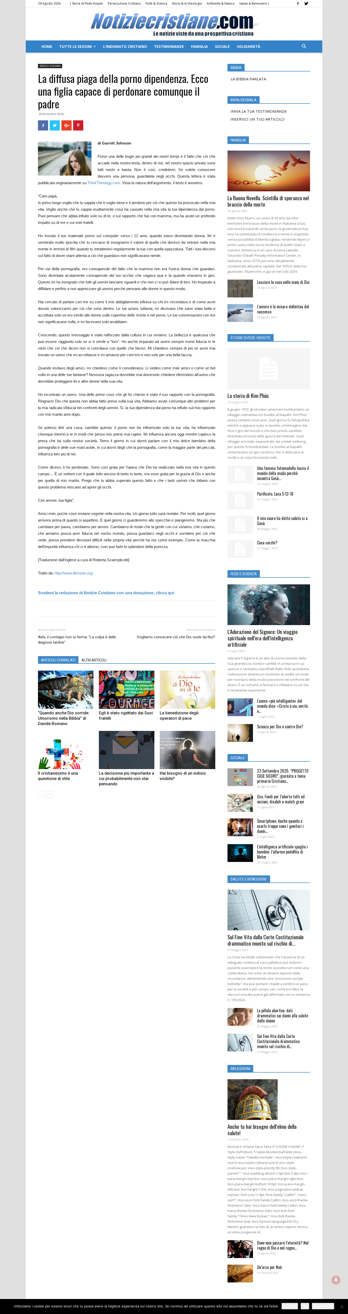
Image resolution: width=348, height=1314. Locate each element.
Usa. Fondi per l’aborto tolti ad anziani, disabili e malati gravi (281, 799)
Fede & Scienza (156, 3)
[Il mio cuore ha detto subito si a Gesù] (240, 524)
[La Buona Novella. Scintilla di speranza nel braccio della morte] (268, 171)
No (305, 1306)
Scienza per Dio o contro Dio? (280, 727)
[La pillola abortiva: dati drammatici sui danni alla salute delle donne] (240, 1017)
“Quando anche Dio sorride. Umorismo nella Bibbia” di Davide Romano (63, 718)
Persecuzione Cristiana (124, 3)
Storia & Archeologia (187, 3)
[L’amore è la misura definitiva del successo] (240, 313)
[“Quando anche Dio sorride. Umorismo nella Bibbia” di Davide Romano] (65, 690)
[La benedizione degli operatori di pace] (187, 690)
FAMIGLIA (199, 46)
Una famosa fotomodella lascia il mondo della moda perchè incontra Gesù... (283, 473)
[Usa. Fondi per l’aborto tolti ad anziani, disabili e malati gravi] (240, 803)
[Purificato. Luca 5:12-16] (240, 500)
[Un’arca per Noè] (240, 1273)
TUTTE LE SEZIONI (75, 46)
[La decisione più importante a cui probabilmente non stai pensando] (126, 750)
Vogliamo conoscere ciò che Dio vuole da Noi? (176, 637)
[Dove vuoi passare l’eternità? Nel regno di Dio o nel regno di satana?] (240, 1249)
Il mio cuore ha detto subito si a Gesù (282, 520)
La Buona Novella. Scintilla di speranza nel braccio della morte (268, 201)
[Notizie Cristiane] (174, 24)
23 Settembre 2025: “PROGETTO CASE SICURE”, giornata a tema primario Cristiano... (283, 776)
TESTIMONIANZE (169, 46)
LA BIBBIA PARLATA (248, 78)
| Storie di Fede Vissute (86, 3)
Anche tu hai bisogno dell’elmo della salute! (262, 1129)
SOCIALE (222, 46)
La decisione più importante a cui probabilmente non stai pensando (126, 778)
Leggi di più (323, 1306)
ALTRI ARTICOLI (94, 660)
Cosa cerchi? (267, 543)
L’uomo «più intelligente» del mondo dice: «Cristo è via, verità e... (282, 706)
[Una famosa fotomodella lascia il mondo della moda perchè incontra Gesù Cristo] (240, 474)
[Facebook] (298, 3)
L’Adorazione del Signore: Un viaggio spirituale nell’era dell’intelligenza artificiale (262, 638)
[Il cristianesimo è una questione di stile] (65, 750)
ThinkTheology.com (103, 183)
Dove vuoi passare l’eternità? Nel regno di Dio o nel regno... (283, 1245)
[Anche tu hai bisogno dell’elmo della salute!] (268, 1099)
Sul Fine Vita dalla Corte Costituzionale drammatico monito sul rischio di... (265, 940)
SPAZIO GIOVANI (50, 66)
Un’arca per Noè (269, 1267)
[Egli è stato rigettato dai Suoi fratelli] (126, 690)
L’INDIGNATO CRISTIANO (125, 46)
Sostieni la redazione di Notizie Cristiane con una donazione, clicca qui (106, 593)
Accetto (290, 1306)
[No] (341, 1306)
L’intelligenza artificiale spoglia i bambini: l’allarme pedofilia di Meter (282, 852)
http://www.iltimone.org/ (74, 573)
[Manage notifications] (336, 1280)
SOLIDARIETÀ (248, 46)
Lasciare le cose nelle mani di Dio (283, 282)
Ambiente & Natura (220, 3)
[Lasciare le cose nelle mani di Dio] (240, 288)
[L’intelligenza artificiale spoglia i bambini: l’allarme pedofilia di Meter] (240, 853)
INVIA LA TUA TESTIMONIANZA (258, 111)
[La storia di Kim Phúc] (268, 368)
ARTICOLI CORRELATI (58, 660)
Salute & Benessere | (254, 3)
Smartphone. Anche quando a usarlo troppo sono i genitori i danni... (280, 826)
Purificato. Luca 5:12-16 (275, 494)
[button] (304, 47)
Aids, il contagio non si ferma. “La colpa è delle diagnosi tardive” (77, 640)
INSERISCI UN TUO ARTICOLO (258, 119)
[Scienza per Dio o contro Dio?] (240, 733)
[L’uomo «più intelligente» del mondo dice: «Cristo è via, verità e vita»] (240, 707)
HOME (47, 46)
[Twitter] (306, 3)
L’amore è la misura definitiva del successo (283, 309)
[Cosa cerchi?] (240, 549)
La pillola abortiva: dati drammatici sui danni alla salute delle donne (282, 1015)
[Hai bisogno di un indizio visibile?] (187, 750)
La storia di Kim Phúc (248, 395)
